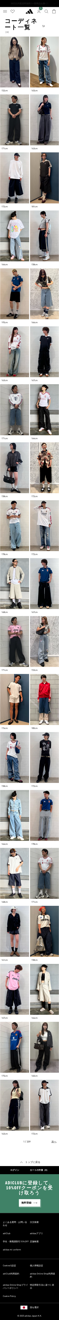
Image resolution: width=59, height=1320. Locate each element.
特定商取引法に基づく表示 (42, 1286)
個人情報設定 (36, 1266)
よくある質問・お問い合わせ (15, 1223)
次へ (53, 1142)
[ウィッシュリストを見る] (12, 11)
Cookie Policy (9, 1296)
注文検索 (34, 1222)
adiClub (6, 1233)
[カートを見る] (54, 11)
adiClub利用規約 (11, 1274)
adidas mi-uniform (12, 1250)
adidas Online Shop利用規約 (42, 1275)
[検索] (46, 11)
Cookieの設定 (9, 1266)
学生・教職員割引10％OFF (16, 1242)
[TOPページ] (29, 12)
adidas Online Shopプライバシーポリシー (15, 1286)
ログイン (14, 1170)
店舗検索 (34, 1242)
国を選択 (34, 1307)
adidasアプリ (36, 1233)
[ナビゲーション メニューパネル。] (5, 11)
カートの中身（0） (39, 1170)
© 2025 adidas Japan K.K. (29, 1316)
